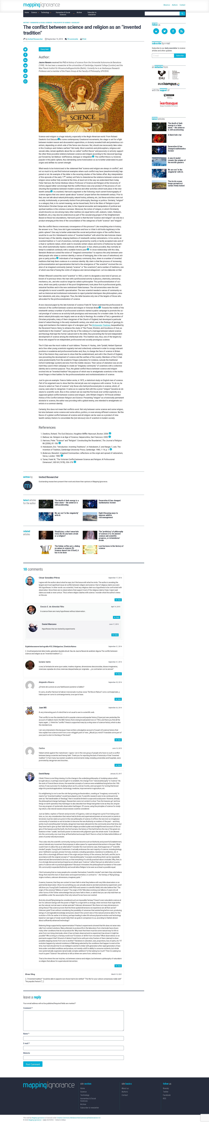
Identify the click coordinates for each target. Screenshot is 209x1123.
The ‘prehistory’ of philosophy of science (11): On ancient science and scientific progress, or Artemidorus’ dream (111, 536)
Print (84, 39)
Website (26, 1053)
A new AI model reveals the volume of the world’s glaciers (177, 160)
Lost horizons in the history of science (111, 547)
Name (26, 1034)
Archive (83, 1104)
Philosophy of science (61, 22)
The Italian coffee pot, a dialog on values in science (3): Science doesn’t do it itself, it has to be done (67, 549)
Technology (84, 1095)
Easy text (45, 49)
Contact (125, 1095)
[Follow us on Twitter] (165, 31)
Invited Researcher (35, 39)
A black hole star (175, 135)
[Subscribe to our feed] (181, 31)
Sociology (75, 22)
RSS (164, 1098)
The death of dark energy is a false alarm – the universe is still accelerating (67, 502)
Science (83, 1092)
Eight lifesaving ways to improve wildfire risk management (108, 515)
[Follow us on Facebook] (173, 31)
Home (82, 1088)
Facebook (167, 1095)
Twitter (165, 1092)
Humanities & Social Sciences (41, 22)
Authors (125, 1092)
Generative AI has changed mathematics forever (109, 501)
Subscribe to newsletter (89, 1108)
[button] (25, 49)
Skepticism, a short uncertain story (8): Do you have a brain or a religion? (66, 534)
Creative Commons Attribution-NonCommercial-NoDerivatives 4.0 (78, 1118)
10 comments (72, 39)
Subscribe (180, 55)
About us (125, 1088)
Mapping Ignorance (38, 1118)
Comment (28, 1008)
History (26, 22)
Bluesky (166, 1088)
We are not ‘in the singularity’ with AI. (66, 514)
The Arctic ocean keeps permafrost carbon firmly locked (176, 183)
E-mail (26, 1043)
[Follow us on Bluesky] (156, 31)
